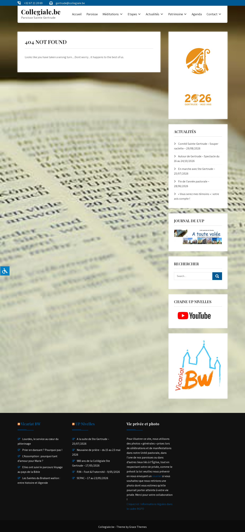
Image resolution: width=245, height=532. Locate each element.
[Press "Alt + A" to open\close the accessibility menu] (5, 271)
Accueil (77, 14)
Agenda (197, 14)
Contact (212, 14)
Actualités (152, 14)
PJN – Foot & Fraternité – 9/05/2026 (98, 472)
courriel (157, 476)
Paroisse (92, 14)
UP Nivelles (85, 423)
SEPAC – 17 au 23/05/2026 (92, 478)
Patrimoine (175, 14)
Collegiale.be (41, 12)
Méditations (111, 14)
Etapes (132, 14)
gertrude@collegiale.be (70, 3)
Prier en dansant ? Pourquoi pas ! (42, 450)
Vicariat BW (31, 423)
